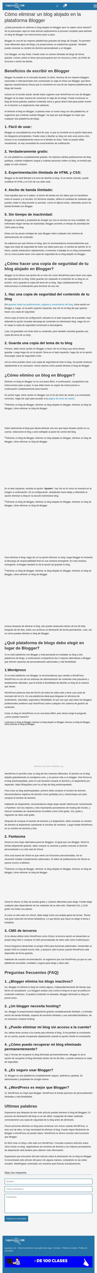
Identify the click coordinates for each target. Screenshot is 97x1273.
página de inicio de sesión (61, 398)
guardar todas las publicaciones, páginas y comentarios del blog (40, 304)
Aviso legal (47, 1248)
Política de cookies (69, 1248)
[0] (64, 7)
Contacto (57, 1248)
